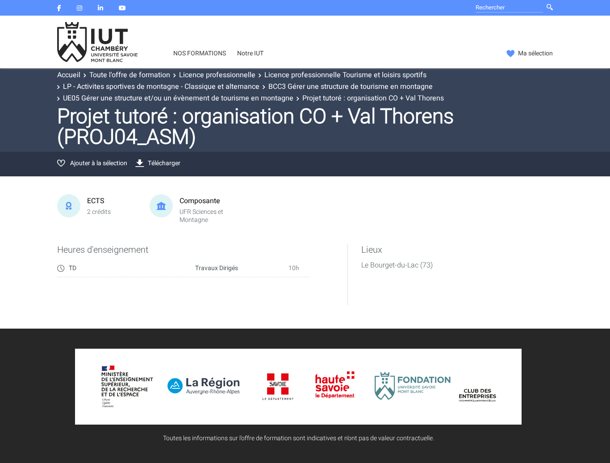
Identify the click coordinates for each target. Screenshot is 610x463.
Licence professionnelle (217, 75)
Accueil (68, 75)
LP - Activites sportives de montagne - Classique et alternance (161, 86)
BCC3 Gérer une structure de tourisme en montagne (350, 86)
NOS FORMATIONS (199, 53)
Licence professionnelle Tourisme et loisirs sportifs (345, 75)
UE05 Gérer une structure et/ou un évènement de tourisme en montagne (178, 98)
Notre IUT (250, 53)
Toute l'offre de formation (129, 75)
